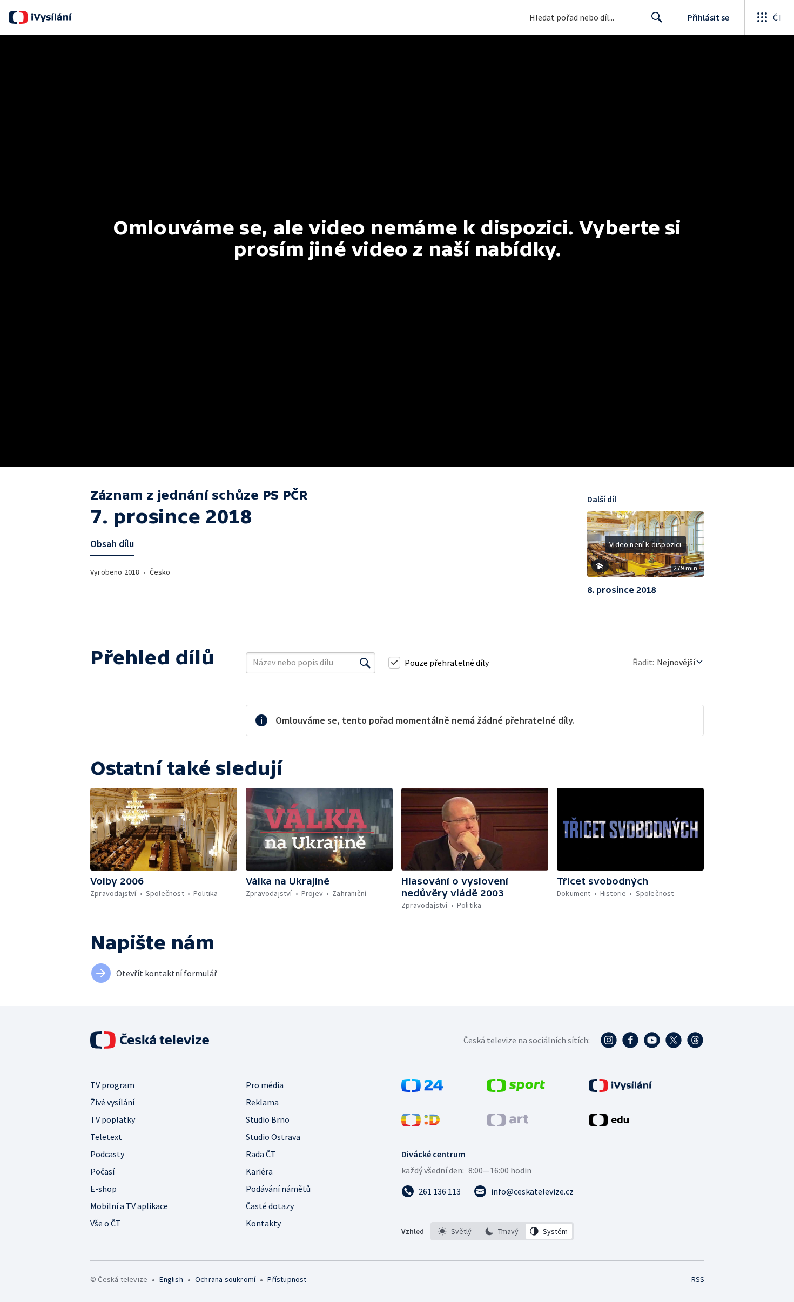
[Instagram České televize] (608, 1040)
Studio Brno (268, 1119)
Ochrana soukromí (225, 1279)
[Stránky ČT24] (422, 1088)
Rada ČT (261, 1154)
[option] (455, 1231)
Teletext (106, 1136)
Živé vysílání (112, 1102)
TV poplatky (112, 1119)
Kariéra (259, 1171)
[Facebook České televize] (630, 1040)
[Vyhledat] (365, 663)
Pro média (265, 1085)
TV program (112, 1085)
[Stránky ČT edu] (609, 1123)
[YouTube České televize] (652, 1040)
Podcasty (107, 1154)
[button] (645, 548)
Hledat (657, 17)
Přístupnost (286, 1279)
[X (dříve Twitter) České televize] (673, 1040)
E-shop (103, 1188)
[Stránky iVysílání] (620, 1088)
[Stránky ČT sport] (516, 1088)
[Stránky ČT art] (507, 1123)
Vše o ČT (105, 1223)
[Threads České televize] (695, 1040)
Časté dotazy (270, 1205)
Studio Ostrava (273, 1136)
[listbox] (502, 1231)
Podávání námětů (278, 1188)
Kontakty (263, 1223)
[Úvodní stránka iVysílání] (50, 17)
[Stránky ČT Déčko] (420, 1123)
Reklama (262, 1102)
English (171, 1279)
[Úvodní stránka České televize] (150, 1040)
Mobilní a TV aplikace (129, 1205)
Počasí (102, 1171)
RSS (697, 1279)
